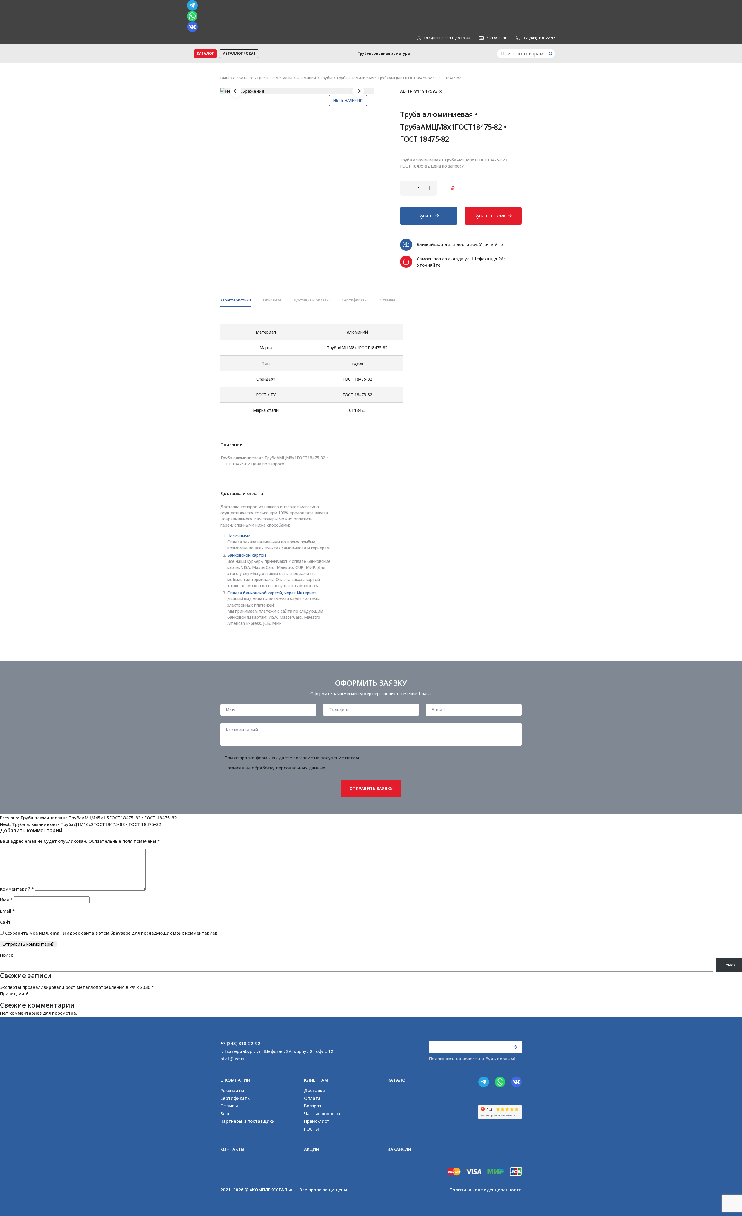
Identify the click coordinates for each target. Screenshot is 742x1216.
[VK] (371, 26)
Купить (425, 216)
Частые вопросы (322, 1113)
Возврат (313, 1105)
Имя (6, 899)
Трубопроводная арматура (384, 53)
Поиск (6, 955)
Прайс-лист (317, 1121)
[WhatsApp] (371, 16)
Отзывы (387, 300)
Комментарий (17, 889)
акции (311, 1149)
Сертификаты (355, 300)
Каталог (205, 53)
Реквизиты (232, 1090)
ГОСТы (311, 1129)
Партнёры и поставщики (247, 1121)
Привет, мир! (14, 993)
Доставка (314, 1090)
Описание (272, 300)
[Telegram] (371, 5)
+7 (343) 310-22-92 (539, 37)
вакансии (399, 1149)
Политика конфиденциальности (486, 1190)
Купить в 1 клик (489, 216)
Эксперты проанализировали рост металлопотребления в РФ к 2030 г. (77, 987)
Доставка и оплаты (312, 300)
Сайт (5, 922)
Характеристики (235, 300)
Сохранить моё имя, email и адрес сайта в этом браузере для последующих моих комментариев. (112, 933)
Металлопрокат (239, 53)
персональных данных (300, 768)
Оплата (312, 1098)
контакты (232, 1149)
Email (7, 911)
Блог (225, 1113)
